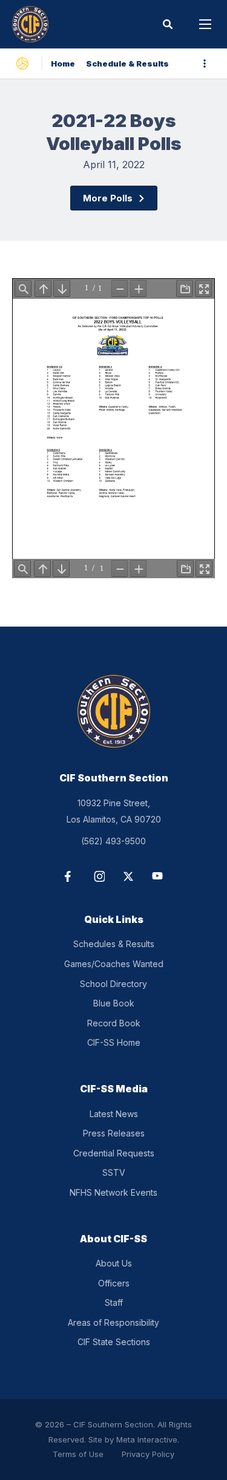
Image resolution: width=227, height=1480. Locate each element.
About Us (114, 1263)
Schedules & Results (113, 944)
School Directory (113, 984)
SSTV (113, 1172)
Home (63, 63)
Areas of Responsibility (113, 1322)
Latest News (114, 1114)
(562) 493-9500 (113, 841)
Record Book (113, 1023)
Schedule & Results (127, 63)
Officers (114, 1283)
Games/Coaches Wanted (113, 964)
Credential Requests (113, 1153)
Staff (114, 1302)
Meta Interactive (146, 1439)
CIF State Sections (113, 1342)
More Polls (108, 198)
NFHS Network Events (113, 1192)
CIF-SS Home (113, 1042)
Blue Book (113, 1003)
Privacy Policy (148, 1454)
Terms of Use (78, 1454)
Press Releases (114, 1133)
